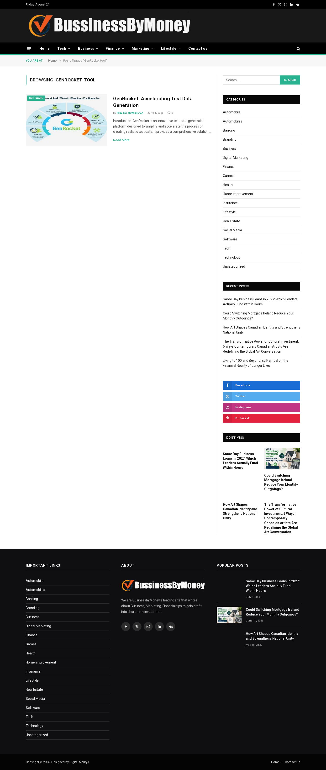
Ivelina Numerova (130, 112)
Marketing (140, 48)
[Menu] (29, 48)
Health (228, 185)
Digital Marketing (235, 157)
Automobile (232, 112)
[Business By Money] (109, 25)
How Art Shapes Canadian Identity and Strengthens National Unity (240, 511)
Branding (230, 139)
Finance (113, 48)
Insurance (230, 203)
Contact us (197, 48)
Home (44, 48)
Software (36, 98)
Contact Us (292, 762)
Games (228, 176)
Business (86, 48)
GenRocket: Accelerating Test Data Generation (153, 102)
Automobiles (232, 121)
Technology (231, 257)
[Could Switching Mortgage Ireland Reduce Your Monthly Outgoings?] (282, 458)
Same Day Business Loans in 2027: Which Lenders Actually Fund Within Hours (240, 460)
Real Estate (231, 221)
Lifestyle (169, 48)
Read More (121, 140)
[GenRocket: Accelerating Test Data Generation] (66, 120)
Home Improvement (238, 194)
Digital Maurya (79, 762)
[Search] (298, 48)
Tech (61, 48)
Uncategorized (234, 266)
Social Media (232, 230)
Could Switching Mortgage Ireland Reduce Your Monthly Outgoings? (281, 482)
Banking (229, 130)
